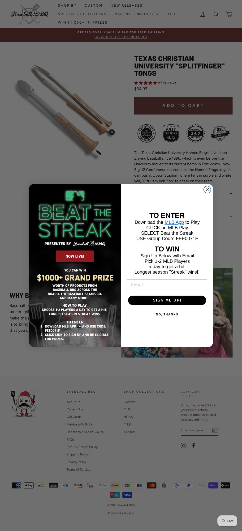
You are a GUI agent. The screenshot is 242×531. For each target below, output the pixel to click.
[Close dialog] (207, 189)
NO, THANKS (167, 314)
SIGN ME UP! (167, 300)
